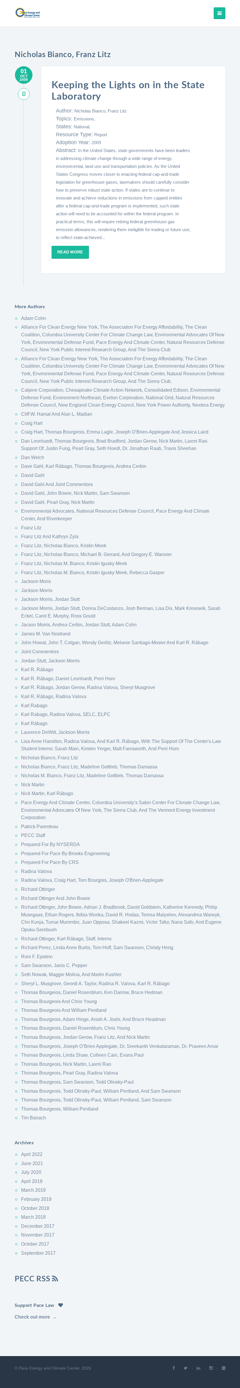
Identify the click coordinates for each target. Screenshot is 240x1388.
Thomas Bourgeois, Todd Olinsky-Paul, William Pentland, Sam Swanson (96, 1099)
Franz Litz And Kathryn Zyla (49, 536)
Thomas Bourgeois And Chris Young (59, 1001)
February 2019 (36, 1199)
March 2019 (33, 1190)
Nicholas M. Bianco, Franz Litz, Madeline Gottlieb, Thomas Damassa (92, 775)
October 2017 (35, 1244)
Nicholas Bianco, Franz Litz (100, 110)
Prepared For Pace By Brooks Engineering (65, 853)
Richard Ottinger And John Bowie (55, 898)
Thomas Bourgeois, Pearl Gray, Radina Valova (69, 1072)
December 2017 (37, 1226)
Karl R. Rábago (37, 669)
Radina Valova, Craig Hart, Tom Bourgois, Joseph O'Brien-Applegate (92, 880)
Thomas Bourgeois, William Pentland (59, 1108)
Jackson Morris (36, 590)
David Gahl (32, 475)
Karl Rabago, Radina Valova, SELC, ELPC (65, 714)
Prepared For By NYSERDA (50, 844)
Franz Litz (31, 527)
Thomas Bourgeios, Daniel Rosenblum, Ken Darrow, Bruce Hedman (91, 992)
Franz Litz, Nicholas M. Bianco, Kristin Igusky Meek (74, 563)
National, (82, 126)
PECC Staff (33, 835)
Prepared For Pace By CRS (50, 862)
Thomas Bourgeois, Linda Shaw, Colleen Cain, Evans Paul (82, 1055)
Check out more (32, 1316)
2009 (96, 142)
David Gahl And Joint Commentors (57, 484)
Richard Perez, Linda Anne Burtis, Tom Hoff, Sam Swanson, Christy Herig (97, 947)
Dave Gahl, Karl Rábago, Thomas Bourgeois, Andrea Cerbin (83, 466)
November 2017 (37, 1234)
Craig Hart (31, 423)
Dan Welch (32, 457)
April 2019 (31, 1181)
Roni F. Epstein (37, 956)
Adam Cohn (33, 318)
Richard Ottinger (38, 889)
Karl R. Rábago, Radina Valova (53, 696)
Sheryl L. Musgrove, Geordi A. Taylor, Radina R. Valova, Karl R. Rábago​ (95, 983)
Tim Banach (33, 1117)
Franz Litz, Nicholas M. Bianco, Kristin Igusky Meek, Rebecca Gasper (92, 572)
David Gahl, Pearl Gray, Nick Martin (58, 502)
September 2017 (38, 1253)
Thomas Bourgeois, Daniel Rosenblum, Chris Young (75, 1028)
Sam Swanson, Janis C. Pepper (54, 965)
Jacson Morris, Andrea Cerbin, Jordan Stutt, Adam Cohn (79, 624)
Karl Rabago (34, 705)
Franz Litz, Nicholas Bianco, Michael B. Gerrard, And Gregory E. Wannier (96, 554)
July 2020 (31, 1172)
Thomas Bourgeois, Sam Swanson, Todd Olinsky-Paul (77, 1082)
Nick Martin (32, 784)
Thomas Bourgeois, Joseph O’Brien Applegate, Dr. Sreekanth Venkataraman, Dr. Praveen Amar (119, 1046)
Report (100, 134)
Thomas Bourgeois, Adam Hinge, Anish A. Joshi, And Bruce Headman (93, 1019)
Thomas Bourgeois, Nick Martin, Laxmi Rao (66, 1064)
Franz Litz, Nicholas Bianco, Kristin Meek (63, 545)
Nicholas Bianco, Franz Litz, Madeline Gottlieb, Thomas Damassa (89, 766)
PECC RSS (33, 1279)
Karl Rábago (34, 723)
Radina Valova (36, 871)
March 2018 (33, 1217)
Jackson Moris (36, 581)
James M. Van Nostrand (46, 633)
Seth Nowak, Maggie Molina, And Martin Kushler (71, 974)
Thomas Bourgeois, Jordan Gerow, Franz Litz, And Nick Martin (85, 1037)
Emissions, (84, 118)
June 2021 (32, 1163)
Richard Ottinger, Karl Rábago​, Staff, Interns (66, 938)
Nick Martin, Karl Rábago (47, 793)
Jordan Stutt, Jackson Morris (50, 660)
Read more (70, 252)
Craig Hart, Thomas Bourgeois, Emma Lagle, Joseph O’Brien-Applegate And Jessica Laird (114, 431)
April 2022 (31, 1154)
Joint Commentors (40, 651)
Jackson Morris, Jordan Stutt (50, 599)
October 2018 (35, 1208)
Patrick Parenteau (39, 826)
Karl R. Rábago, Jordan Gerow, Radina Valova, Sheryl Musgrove (88, 687)
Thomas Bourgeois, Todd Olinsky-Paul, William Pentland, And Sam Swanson (101, 1091)
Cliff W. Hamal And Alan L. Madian (56, 414)
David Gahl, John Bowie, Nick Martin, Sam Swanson (75, 493)
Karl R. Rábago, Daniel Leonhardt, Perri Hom (68, 678)
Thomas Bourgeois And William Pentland (64, 1010)
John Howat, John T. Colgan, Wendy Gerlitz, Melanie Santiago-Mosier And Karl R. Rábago (114, 642)
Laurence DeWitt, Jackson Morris (55, 732)
